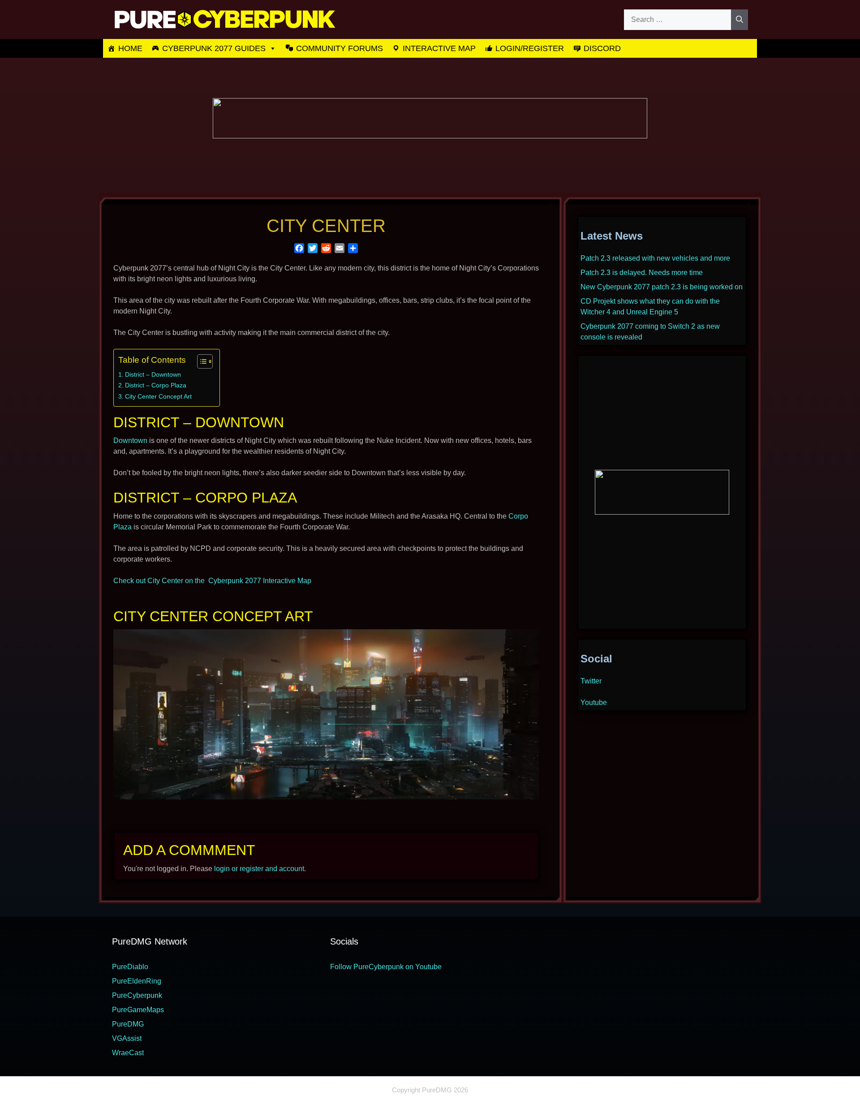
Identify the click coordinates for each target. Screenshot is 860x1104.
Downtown (130, 440)
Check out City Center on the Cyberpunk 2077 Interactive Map (212, 580)
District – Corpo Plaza (155, 385)
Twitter (591, 681)
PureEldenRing (136, 981)
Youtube (593, 702)
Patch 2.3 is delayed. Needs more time (641, 272)
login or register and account (259, 868)
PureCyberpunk (137, 995)
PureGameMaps (138, 1010)
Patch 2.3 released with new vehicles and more (655, 258)
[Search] (739, 19)
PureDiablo (130, 967)
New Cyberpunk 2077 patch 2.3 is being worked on (661, 287)
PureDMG (128, 1024)
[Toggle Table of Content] (200, 361)
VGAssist (127, 1038)
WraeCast (128, 1053)
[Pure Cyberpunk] (224, 19)
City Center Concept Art (158, 396)
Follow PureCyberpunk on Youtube (386, 967)
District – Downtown (153, 374)
